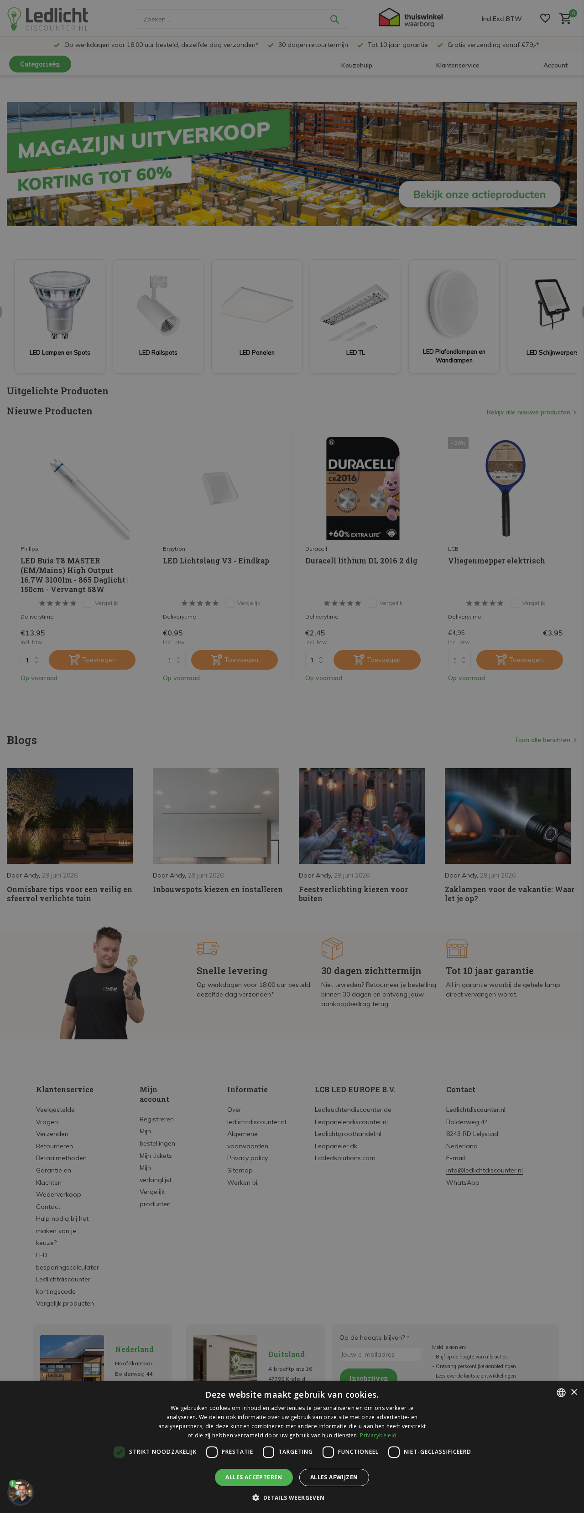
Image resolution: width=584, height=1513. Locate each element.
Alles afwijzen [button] (334, 1477)
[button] (291, 1497)
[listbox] (561, 1392)
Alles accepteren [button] (253, 1477)
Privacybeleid (378, 1435)
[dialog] (292, 1447)
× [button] (573, 1392)
